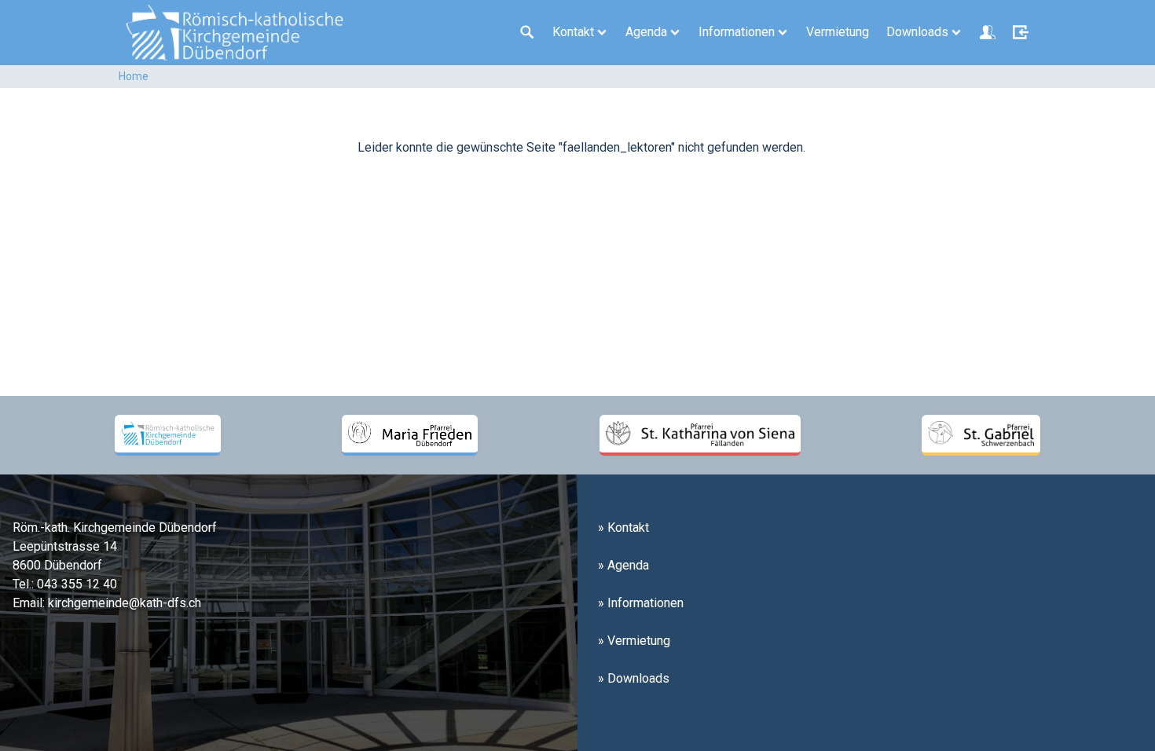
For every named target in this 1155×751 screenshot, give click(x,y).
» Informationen (641, 602)
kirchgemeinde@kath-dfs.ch (124, 602)
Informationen (736, 31)
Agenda (646, 31)
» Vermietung (634, 640)
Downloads (917, 31)
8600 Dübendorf (57, 565)
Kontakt (573, 31)
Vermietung (837, 31)
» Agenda (623, 565)
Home (133, 76)
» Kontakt (623, 527)
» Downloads (633, 678)
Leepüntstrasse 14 (65, 546)
